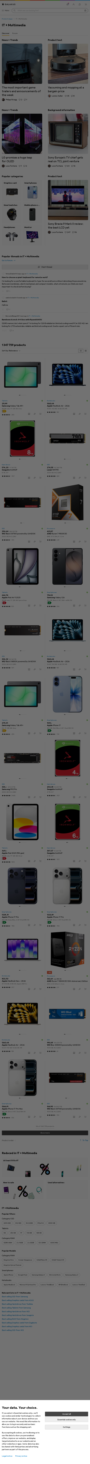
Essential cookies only (66, 1419)
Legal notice (7, 1456)
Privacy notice (21, 1456)
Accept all (66, 1414)
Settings (66, 1427)
